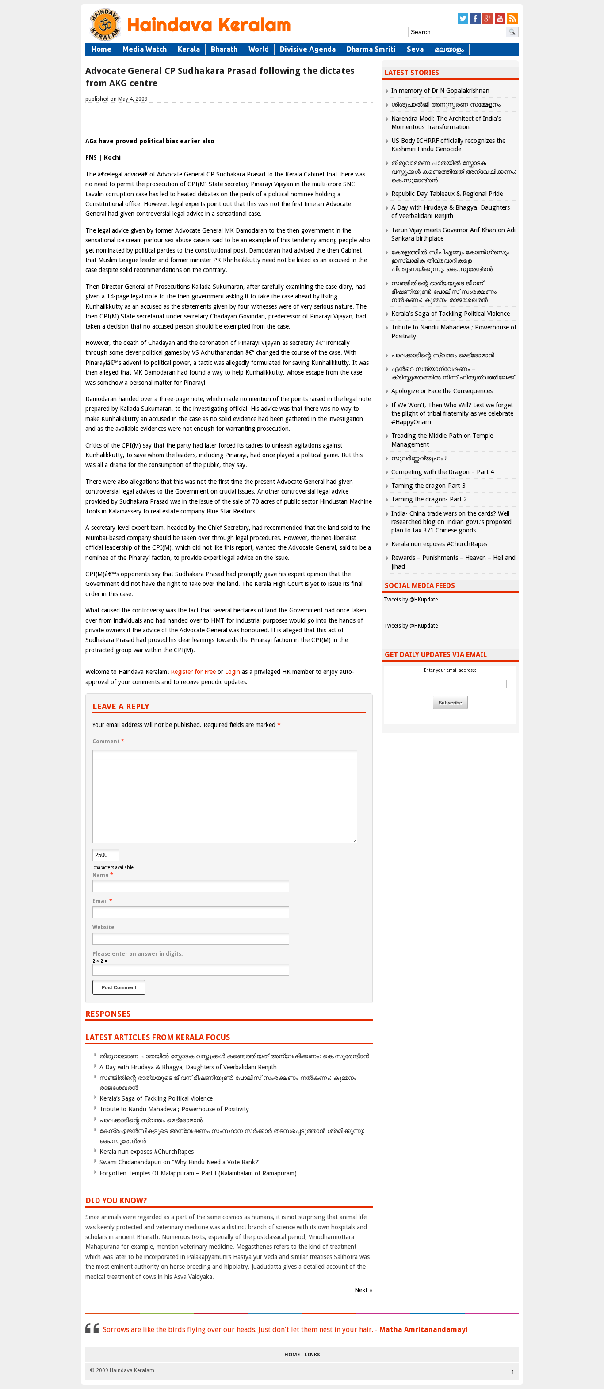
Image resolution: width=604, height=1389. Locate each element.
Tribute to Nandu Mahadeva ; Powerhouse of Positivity (174, 1109)
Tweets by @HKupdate (411, 600)
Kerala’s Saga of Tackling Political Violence (156, 1098)
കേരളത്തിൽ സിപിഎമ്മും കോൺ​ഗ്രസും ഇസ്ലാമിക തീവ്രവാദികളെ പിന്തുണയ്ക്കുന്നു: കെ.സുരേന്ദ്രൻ (450, 260)
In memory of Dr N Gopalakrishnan (440, 90)
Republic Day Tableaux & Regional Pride (447, 193)
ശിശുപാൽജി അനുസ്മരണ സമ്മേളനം (446, 104)
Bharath (224, 49)
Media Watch (144, 49)
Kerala (189, 49)
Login (232, 671)
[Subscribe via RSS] (512, 22)
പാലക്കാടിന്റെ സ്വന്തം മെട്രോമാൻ (151, 1120)
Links (312, 1355)
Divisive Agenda (308, 49)
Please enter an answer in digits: (137, 954)
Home (101, 49)
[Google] (487, 22)
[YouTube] (500, 22)
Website (103, 927)
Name (102, 875)
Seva (415, 49)
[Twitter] (463, 22)
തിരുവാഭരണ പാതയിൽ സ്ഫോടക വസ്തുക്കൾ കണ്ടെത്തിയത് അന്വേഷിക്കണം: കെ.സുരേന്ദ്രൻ (234, 1056)
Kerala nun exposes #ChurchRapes (146, 1151)
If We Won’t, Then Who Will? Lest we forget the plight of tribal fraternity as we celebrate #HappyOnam (452, 413)
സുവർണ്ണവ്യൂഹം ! (419, 458)
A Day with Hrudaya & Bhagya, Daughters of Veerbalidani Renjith (188, 1067)
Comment (108, 742)
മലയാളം (449, 49)
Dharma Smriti (371, 49)
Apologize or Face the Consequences (442, 390)
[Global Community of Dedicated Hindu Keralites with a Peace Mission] (189, 40)
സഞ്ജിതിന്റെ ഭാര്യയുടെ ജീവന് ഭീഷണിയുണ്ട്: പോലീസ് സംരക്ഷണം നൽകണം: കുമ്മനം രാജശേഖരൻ (444, 291)
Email (102, 901)
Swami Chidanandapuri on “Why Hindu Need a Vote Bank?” (179, 1162)
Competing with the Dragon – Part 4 (442, 471)
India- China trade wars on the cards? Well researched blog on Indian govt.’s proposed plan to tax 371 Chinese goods (451, 522)
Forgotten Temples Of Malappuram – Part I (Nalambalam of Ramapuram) (198, 1173)
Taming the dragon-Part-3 (428, 485)
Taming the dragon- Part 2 (429, 499)
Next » (364, 1289)
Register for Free (193, 671)
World (258, 49)
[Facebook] (475, 22)
